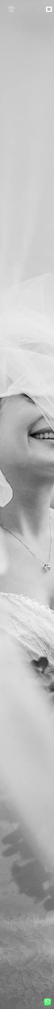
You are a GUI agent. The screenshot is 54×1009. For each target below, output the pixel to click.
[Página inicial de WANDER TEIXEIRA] (11, 9)
